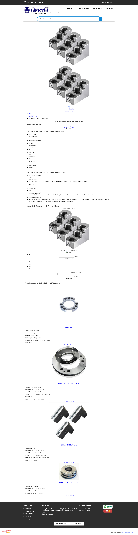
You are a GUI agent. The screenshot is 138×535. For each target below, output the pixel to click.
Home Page (70, 8)
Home (30, 113)
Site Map (27, 519)
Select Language (107, 2)
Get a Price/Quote (69, 127)
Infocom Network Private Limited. (127, 532)
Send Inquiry (70, 109)
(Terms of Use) (131, 530)
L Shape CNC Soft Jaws (69, 445)
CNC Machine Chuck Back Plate (69, 384)
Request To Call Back (69, 111)
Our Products (97, 8)
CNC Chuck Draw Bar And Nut (69, 483)
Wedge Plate (69, 327)
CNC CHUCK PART (33, 117)
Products (31, 115)
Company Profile (83, 8)
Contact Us (109, 8)
